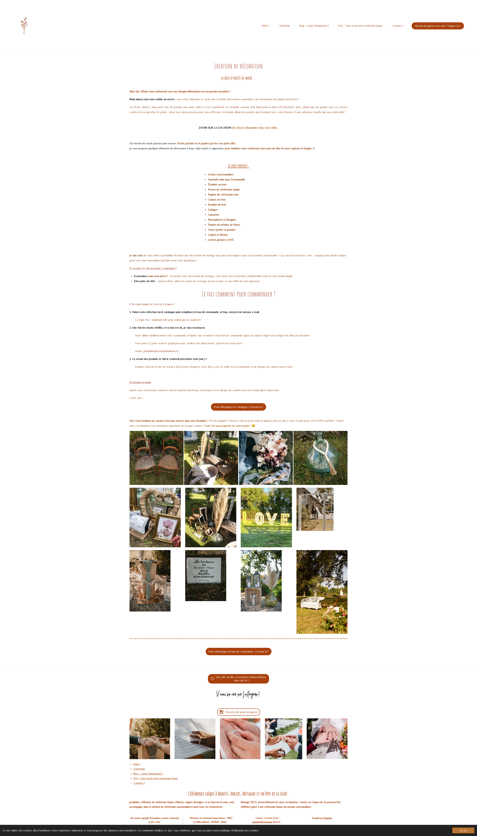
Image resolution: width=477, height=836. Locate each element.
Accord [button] (463, 830)
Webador (328, 818)
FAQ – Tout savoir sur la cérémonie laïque (155, 778)
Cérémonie (139, 768)
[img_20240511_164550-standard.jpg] (156, 458)
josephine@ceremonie (262, 822)
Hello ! (136, 764)
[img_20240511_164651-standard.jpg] (320, 458)
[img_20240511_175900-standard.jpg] (211, 458)
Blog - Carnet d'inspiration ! (148, 773)
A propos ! (139, 782)
